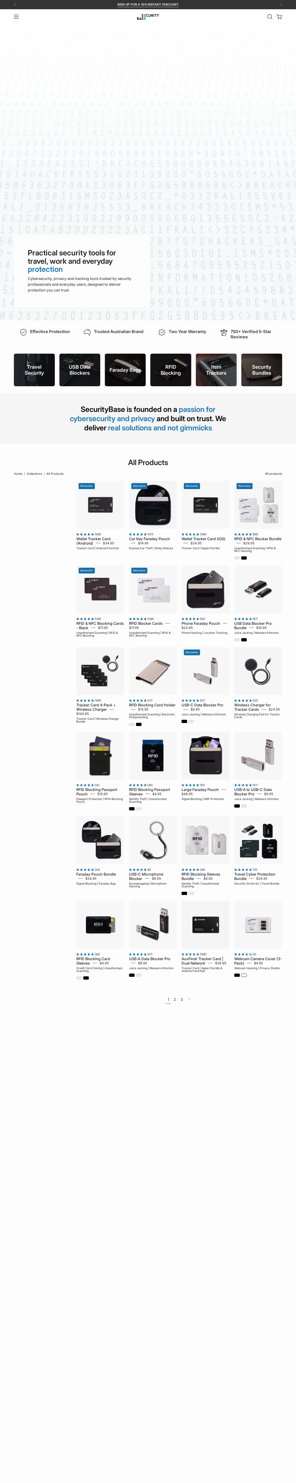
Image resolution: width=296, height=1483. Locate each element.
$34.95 (108, 543)
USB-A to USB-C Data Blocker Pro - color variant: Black (237, 806)
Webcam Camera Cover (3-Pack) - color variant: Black (237, 975)
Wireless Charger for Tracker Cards (252, 707)
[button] (270, 16)
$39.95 (220, 963)
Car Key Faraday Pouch (149, 538)
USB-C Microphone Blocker (146, 876)
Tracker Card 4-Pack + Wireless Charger (96, 707)
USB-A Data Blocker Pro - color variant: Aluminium (139, 975)
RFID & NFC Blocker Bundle (257, 538)
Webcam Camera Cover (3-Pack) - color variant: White (244, 975)
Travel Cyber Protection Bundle (254, 876)
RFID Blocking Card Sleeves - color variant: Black (86, 978)
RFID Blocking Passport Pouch (96, 791)
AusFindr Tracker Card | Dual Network (202, 960)
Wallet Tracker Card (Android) (93, 540)
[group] (148, 4)
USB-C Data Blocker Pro (202, 705)
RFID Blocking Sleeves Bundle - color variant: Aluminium (191, 893)
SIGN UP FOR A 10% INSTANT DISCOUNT (148, 4)
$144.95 (82, 714)
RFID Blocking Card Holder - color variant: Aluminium (132, 724)
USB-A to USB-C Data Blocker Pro (253, 791)
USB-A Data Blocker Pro (149, 958)
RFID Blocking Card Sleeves (93, 960)
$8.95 (156, 878)
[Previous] (15, 5)
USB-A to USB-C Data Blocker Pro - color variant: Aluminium (244, 806)
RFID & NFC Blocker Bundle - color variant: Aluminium (237, 558)
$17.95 (103, 627)
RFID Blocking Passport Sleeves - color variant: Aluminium (139, 809)
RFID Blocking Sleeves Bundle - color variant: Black (184, 893)
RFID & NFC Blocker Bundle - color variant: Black (244, 558)
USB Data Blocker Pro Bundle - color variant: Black (244, 640)
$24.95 (187, 627)
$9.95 (195, 709)
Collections (34, 473)
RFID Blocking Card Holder (152, 705)
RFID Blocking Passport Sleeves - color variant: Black (132, 809)
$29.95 (248, 543)
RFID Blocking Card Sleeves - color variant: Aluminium (79, 978)
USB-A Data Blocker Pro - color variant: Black (132, 975)
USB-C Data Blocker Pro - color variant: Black (184, 721)
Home (18, 473)
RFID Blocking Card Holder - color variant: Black (139, 724)
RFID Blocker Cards (146, 623)
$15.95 (143, 709)
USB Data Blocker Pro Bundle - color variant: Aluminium (237, 640)
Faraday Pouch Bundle (96, 874)
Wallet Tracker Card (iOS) (203, 538)
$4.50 (258, 963)
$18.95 (261, 627)
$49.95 (187, 794)
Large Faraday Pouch (200, 789)
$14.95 (143, 543)
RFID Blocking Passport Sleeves (149, 791)
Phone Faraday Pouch (201, 623)
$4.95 (156, 794)
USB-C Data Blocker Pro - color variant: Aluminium (191, 721)
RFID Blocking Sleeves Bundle (201, 876)
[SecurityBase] (148, 17)
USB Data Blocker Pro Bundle (253, 625)
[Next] (281, 5)
